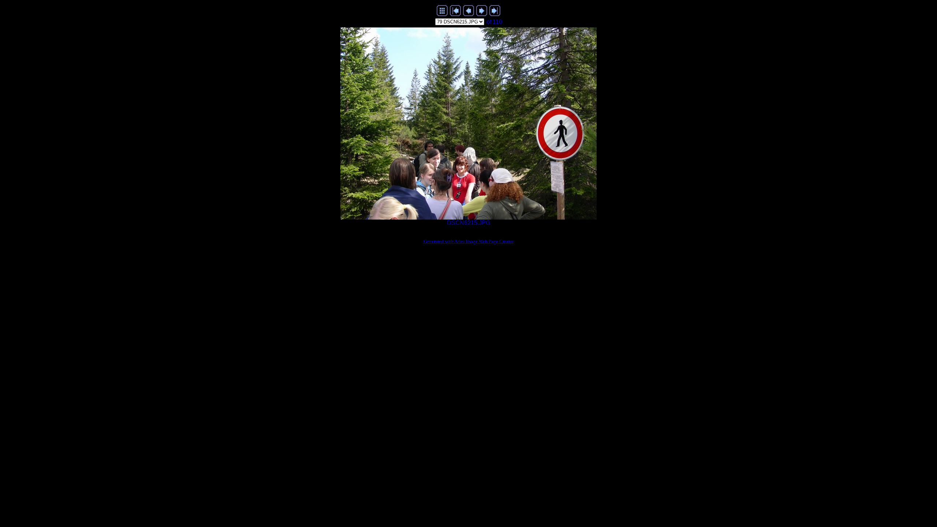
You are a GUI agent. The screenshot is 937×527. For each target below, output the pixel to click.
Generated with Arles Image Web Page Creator (468, 241)
